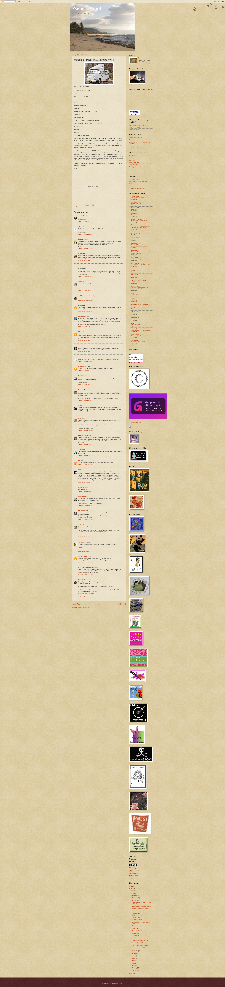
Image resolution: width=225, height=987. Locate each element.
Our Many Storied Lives (135, 184)
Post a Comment (80, 596)
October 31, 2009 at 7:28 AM (85, 352)
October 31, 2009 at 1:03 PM (85, 444)
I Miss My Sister (133, 164)
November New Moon (136, 233)
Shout (132, 323)
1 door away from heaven (138, 232)
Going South (135, 928)
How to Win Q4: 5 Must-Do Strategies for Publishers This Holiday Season (140, 227)
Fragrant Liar (134, 340)
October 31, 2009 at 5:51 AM (85, 261)
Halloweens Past (136, 913)
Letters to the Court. (135, 294)
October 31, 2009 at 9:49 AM (85, 384)
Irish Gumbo (81, 215)
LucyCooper (81, 357)
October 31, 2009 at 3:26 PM (85, 482)
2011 (132, 888)
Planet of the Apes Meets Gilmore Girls (139, 125)
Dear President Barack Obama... (140, 945)
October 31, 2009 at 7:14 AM (85, 311)
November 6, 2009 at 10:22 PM (86, 593)
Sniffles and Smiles (83, 470)
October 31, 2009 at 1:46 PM (85, 464)
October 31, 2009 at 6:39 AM (85, 290)
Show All (151, 345)
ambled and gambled (136, 203)
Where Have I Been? (136, 335)
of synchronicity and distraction (139, 304)
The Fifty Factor (135, 334)
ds (78, 405)
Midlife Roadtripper (83, 579)
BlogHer (133, 225)
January (134, 970)
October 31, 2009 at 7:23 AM (85, 341)
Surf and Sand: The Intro (135, 158)
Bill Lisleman (81, 510)
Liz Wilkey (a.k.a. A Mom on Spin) (87, 296)
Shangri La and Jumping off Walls (140, 908)
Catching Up (134, 300)
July (133, 955)
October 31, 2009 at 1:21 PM (85, 455)
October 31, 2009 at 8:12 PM (85, 537)
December (135, 895)
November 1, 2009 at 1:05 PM (85, 562)
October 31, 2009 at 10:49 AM (85, 430)
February (134, 968)
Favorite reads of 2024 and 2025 (139, 220)
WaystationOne (135, 317)
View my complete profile (144, 64)
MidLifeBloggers (135, 237)
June (133, 958)
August (134, 953)
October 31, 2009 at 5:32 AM (85, 248)
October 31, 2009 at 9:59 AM (85, 400)
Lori (79, 346)
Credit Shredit (135, 933)
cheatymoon (81, 281)
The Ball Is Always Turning (137, 197)
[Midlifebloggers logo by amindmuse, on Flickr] (135, 422)
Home (99, 604)
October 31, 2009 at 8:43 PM (85, 551)
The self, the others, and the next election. (141, 330)
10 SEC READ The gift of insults (138, 259)
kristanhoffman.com (136, 219)
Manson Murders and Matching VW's (141, 906)
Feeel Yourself (135, 926)
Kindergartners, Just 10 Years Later (138, 181)
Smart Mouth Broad (83, 435)
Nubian (133, 293)
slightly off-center (136, 286)
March (134, 965)
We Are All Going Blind (136, 324)
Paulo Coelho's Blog (136, 257)
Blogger (120, 983)
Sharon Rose (81, 496)
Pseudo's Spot (86, 8)
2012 (132, 886)
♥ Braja (80, 226)
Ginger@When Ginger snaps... (86, 567)
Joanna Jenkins (82, 542)
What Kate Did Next (136, 207)
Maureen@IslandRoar (84, 556)
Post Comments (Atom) (85, 607)
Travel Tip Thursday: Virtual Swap (140, 947)
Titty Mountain (132, 155)
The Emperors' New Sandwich (138, 276)
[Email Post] (93, 205)
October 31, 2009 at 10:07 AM (85, 413)
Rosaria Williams (82, 366)
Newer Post (76, 604)
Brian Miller (81, 375)
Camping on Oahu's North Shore (140, 940)
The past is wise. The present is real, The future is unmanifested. (140, 288)
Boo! (130, 140)
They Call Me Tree (134, 162)
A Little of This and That (138, 943)
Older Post (122, 604)
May (133, 960)
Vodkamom (134, 213)
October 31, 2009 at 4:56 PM (85, 505)
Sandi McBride (82, 239)
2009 (132, 893)
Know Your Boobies (137, 919)
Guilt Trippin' (132, 160)
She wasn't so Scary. (136, 215)
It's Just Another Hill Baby (135, 137)
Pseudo (80, 389)
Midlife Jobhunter (136, 243)
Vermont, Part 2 (134, 313)
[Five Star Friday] (148, 418)
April (133, 963)
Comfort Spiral (135, 196)
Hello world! (134, 239)
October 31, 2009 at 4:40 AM (85, 234)
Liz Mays (80, 449)
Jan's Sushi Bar (135, 250)
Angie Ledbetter (82, 316)
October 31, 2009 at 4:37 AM (85, 221)
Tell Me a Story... (136, 935)
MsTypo (80, 253)
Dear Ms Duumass (134, 129)
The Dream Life (136, 938)
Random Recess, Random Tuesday (141, 911)
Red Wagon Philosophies (135, 167)
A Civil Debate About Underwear (138, 341)
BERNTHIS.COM (135, 269)
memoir (80, 207)
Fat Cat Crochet (135, 311)
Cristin (79, 418)
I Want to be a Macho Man (136, 127)
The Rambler (81, 524)
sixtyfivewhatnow (135, 329)
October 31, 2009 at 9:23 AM (85, 370)
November (135, 898)
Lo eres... (133, 281)
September (135, 951)
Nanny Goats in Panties (137, 263)
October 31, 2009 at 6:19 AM (85, 276)
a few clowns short (136, 202)
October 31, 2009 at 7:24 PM (85, 519)
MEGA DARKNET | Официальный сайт (140, 264)
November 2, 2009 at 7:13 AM (85, 574)
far (131, 318)
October (134, 900)
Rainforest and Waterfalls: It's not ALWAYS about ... (140, 916)
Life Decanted (134, 299)
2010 (132, 891)
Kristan (80, 305)
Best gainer (133, 270)
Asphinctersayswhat (134, 179)
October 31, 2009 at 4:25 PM (85, 491)
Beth (79, 460)
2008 (132, 973)
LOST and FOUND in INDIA (138, 280)
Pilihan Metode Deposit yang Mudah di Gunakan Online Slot (140, 252)
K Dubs (80, 332)
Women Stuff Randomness (139, 930)
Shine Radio (134, 209)
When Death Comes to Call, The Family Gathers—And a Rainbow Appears (140, 245)
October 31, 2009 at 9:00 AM (85, 361)
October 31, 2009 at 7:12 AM (85, 300)
